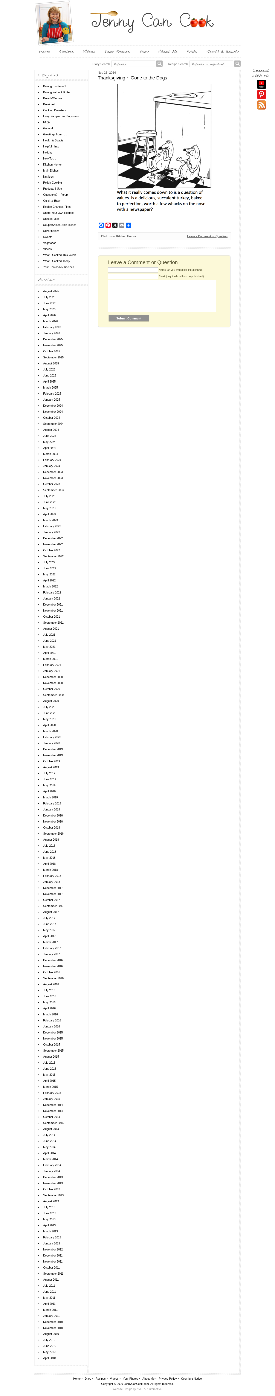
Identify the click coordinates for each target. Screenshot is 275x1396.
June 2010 (49, 1346)
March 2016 (50, 1014)
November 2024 (53, 411)
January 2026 (51, 333)
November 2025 (53, 345)
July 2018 (49, 845)
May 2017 (49, 930)
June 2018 (49, 851)
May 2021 (49, 646)
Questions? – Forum (56, 194)
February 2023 (52, 526)
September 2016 (53, 978)
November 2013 (53, 1183)
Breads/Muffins (52, 98)
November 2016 (53, 966)
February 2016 (52, 1020)
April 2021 (49, 652)
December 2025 (53, 339)
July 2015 (49, 1062)
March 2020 (50, 731)
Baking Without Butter (56, 92)
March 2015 (50, 1086)
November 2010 (53, 1327)
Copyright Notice (191, 1378)
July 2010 (49, 1340)
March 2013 (50, 1231)
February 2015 (52, 1092)
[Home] (44, 51)
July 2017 (49, 918)
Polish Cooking (52, 182)
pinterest (261, 94)
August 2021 (51, 628)
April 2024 (49, 447)
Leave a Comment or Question (207, 236)
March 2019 (50, 797)
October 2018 (51, 827)
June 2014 (49, 1141)
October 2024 (51, 417)
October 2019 (51, 761)
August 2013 (51, 1201)
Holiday (47, 152)
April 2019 (49, 791)
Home (77, 1378)
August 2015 (51, 1056)
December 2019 (53, 749)
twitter (261, 105)
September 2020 (53, 695)
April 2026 (49, 315)
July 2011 (49, 1285)
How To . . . (50, 158)
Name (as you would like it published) (181, 269)
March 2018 (50, 869)
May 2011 (49, 1297)
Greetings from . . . (55, 134)
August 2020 (51, 701)
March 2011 (50, 1309)
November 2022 (53, 544)
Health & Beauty (53, 140)
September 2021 (53, 622)
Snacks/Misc (51, 218)
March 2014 (50, 1159)
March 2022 (50, 586)
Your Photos (130, 1378)
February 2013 (52, 1237)
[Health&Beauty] (222, 51)
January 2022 (51, 598)
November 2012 (53, 1249)
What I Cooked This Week (59, 255)
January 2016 (51, 1026)
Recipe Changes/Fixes (57, 206)
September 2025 (53, 357)
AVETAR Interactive (149, 1389)
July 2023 (49, 496)
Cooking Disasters (54, 110)
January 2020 (51, 743)
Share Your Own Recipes (58, 212)
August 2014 (51, 1129)
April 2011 (49, 1303)
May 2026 (49, 309)
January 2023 (51, 532)
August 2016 (51, 984)
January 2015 (51, 1098)
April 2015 (49, 1080)
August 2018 (51, 839)
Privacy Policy (168, 1378)
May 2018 (49, 857)
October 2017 (51, 900)
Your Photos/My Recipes (58, 267)
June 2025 (49, 375)
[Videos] (89, 51)
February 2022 (52, 592)
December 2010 (53, 1321)
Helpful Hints (51, 146)
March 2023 (50, 520)
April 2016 (49, 1008)
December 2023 (53, 472)
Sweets (47, 237)
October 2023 (51, 484)
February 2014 (52, 1165)
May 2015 (49, 1074)
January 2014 (51, 1171)
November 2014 (53, 1110)
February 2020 (52, 737)
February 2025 (52, 393)
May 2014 (49, 1147)
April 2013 (49, 1225)
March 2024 (50, 454)
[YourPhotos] (117, 51)
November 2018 (53, 821)
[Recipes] (66, 51)
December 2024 (53, 405)
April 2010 (49, 1358)
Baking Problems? (54, 86)
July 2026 (49, 297)
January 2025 (51, 399)
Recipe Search (178, 64)
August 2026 (51, 291)
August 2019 (51, 767)
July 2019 (49, 773)
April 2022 (49, 580)
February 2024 (52, 460)
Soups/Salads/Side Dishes (59, 224)
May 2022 (49, 574)
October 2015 (51, 1044)
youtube (261, 84)
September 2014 (53, 1123)
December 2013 (53, 1177)
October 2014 (51, 1117)
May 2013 (49, 1219)
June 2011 (49, 1291)
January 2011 (51, 1315)
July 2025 (49, 369)
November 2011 (53, 1261)
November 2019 (53, 755)
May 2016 (49, 1002)
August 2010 (51, 1334)
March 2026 (50, 321)
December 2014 (53, 1104)
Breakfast (49, 104)
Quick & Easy (52, 200)
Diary (88, 1378)
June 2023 (49, 502)
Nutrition (48, 176)
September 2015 (53, 1050)
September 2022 (53, 556)
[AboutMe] (167, 51)
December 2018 (53, 815)
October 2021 (51, 616)
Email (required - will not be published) (181, 276)
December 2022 (53, 538)
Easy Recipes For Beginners (61, 116)
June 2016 (49, 996)
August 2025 (51, 363)
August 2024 (51, 429)
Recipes (101, 1378)
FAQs (46, 122)
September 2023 (53, 490)
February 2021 (52, 664)
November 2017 (53, 894)
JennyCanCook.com (136, 1383)
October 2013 (51, 1189)
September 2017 (53, 906)
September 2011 (53, 1273)
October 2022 (51, 550)
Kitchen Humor (126, 236)
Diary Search (101, 64)
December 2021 (53, 604)
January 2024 (51, 466)
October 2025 (51, 351)
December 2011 (53, 1255)
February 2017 (52, 948)
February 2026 (52, 327)
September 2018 (53, 833)
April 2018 (49, 863)
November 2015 (53, 1038)
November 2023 (53, 478)
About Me (148, 1378)
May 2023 (49, 508)
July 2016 (49, 990)
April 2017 (49, 936)
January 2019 (51, 809)
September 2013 (53, 1195)
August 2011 (51, 1279)
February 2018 (52, 875)
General (48, 128)
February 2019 (52, 803)
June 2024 (49, 435)
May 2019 (49, 785)
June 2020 (49, 713)
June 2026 (49, 303)
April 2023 (49, 514)
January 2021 (51, 670)
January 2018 (51, 881)
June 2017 (49, 924)
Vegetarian (49, 243)
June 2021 (49, 640)
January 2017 (51, 954)
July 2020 (49, 707)
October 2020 (51, 689)
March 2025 (50, 387)
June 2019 (49, 779)
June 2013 (49, 1213)
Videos (47, 249)
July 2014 (49, 1135)
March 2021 (50, 658)
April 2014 (49, 1153)
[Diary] (144, 51)
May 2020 (49, 719)
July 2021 (49, 634)
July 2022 (49, 562)
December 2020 (53, 677)
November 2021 (53, 610)
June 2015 (49, 1068)
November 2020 (53, 683)
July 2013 (49, 1207)
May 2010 (49, 1352)
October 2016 (51, 972)
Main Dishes (51, 170)
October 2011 (51, 1267)
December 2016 (53, 960)
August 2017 (51, 912)
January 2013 (51, 1243)
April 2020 (49, 725)
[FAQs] (191, 51)
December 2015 (53, 1032)
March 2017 (50, 942)
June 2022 (49, 568)
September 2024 (53, 423)
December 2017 (53, 887)
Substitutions (51, 230)
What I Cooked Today (56, 261)
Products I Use (52, 188)
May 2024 (49, 441)
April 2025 (49, 381)
